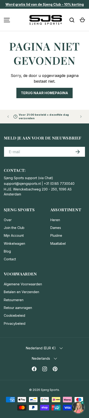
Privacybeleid (14, 323)
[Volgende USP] (81, 116)
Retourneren (13, 300)
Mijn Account (14, 235)
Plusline (56, 235)
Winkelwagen (14, 243)
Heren (55, 220)
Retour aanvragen (18, 308)
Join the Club (14, 228)
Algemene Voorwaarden (23, 284)
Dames (55, 228)
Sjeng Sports (50, 390)
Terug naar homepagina (44, 93)
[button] (82, 20)
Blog (7, 251)
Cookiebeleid (14, 315)
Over (8, 220)
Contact (10, 259)
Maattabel (58, 243)
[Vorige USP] (8, 116)
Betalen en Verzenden (21, 292)
